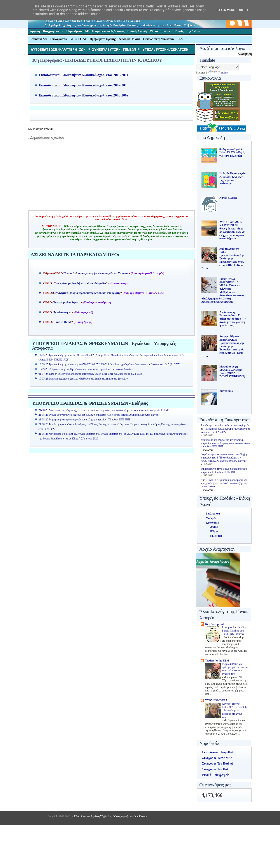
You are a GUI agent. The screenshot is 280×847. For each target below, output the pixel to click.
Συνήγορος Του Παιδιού (217, 763)
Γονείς (179, 31)
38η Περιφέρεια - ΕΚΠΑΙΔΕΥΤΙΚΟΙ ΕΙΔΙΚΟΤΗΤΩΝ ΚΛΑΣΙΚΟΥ (97, 60)
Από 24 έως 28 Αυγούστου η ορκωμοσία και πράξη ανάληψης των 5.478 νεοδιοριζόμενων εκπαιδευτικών (224, 483)
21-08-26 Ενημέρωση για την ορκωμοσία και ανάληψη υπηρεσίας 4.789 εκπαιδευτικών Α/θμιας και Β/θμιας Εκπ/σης (98, 414)
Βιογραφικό (51, 31)
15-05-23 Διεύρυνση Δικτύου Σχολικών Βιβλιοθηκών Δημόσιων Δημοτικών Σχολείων (83, 378)
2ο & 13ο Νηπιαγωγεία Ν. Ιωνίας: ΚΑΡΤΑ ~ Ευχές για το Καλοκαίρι (232, 178)
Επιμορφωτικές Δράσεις (108, 31)
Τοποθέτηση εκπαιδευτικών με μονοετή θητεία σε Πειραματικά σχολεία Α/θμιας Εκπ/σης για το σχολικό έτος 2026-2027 (225, 429)
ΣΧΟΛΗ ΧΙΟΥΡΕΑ (216, 700)
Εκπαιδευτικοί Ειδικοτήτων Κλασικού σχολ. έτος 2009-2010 (83, 85)
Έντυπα (166, 31)
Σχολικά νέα (213, 513)
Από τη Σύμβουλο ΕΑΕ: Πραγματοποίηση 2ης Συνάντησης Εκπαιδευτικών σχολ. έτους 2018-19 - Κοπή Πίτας (222, 258)
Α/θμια (214, 526)
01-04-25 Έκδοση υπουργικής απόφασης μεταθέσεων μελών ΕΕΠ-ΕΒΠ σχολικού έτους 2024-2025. (90, 373)
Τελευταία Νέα (38, 39)
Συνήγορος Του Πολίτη (217, 769)
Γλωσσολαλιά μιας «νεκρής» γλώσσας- (95, 273)
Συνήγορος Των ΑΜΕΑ (217, 758)
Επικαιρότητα (58, 39)
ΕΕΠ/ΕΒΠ (216, 535)
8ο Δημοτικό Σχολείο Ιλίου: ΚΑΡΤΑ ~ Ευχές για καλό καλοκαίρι (232, 152)
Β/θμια (214, 531)
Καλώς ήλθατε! (228, 197)
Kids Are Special (214, 624)
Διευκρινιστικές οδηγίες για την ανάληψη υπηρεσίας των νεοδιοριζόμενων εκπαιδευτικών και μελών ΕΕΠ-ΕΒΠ (225, 443)
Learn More (226, 10)
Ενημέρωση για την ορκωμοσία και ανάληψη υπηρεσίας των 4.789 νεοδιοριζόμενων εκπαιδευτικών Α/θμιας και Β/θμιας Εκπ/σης (224, 457)
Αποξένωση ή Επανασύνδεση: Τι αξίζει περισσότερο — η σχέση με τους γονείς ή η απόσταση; (232, 319)
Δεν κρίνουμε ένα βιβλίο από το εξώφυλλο (80, 283)
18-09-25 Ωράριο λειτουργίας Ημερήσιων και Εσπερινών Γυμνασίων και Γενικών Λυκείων (85, 369)
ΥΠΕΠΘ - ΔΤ (78, 39)
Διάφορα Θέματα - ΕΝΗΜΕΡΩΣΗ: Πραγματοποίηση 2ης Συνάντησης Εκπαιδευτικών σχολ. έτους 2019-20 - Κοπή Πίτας (222, 346)
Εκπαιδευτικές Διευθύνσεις (158, 39)
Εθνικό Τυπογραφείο (215, 775)
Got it (243, 10)
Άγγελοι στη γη (62, 312)
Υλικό (154, 31)
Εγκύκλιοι (193, 31)
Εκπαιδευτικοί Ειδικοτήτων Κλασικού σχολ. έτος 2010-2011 (83, 75)
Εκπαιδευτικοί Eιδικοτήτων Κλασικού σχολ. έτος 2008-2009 (83, 95)
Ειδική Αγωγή (137, 31)
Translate (223, 72)
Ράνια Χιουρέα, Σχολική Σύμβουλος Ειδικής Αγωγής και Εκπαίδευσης (110, 816)
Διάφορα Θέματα (129, 39)
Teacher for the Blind (217, 660)
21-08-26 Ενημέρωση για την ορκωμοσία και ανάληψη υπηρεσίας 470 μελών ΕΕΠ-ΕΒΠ (84, 419)
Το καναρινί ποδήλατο (66, 302)
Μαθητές (211, 518)
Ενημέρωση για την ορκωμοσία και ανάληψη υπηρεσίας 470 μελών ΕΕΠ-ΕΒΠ (224, 470)
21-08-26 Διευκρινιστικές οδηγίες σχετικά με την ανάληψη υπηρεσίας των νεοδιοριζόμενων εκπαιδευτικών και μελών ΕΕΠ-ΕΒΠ (105, 410)
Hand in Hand (62, 322)
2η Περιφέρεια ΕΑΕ (75, 31)
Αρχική (35, 31)
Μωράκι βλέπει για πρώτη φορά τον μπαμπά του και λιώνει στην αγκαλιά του (235, 669)
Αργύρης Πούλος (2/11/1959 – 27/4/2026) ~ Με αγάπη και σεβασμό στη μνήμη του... (234, 710)
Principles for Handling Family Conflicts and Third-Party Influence (234, 631)
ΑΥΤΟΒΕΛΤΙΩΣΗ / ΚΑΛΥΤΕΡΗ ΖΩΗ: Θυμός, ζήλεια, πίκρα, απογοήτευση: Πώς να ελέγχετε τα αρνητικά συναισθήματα (232, 230)
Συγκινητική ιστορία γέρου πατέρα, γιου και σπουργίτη (86, 292)
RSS (180, 39)
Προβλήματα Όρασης (103, 39)
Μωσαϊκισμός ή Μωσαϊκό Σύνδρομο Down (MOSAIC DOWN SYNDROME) (232, 371)
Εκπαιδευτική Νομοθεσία (218, 752)
